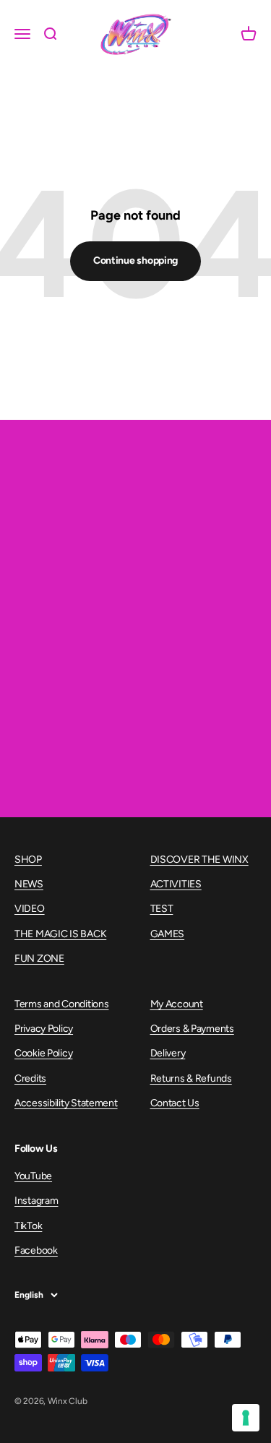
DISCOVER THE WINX (199, 859)
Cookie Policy (43, 1053)
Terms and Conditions (61, 1004)
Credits (30, 1078)
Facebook (36, 1250)
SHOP (28, 859)
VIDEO (29, 909)
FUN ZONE (39, 958)
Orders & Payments (192, 1028)
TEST (161, 909)
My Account (176, 1004)
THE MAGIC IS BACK (60, 934)
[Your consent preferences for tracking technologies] (245, 1417)
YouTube (33, 1176)
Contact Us (174, 1103)
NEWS (28, 884)
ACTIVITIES (176, 884)
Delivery (168, 1053)
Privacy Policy (43, 1028)
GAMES (167, 934)
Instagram (36, 1200)
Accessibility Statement (66, 1103)
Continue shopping (135, 260)
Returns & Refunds (191, 1078)
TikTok (28, 1226)
